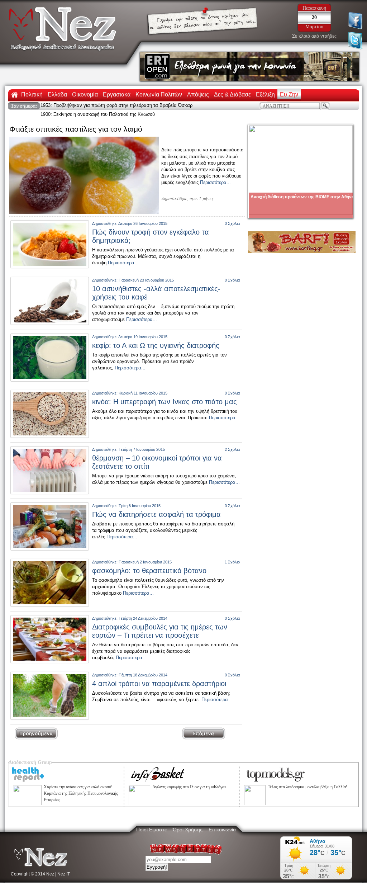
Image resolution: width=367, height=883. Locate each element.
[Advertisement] (302, 306)
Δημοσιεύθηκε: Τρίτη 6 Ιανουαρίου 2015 (126, 506)
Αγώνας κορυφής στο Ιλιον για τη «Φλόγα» (189, 786)
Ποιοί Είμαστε (151, 829)
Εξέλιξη (265, 94)
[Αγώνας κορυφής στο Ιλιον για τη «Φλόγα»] (139, 805)
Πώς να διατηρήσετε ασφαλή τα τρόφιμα (156, 514)
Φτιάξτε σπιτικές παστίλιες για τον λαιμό (75, 129)
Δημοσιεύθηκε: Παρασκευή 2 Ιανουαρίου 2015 (132, 562)
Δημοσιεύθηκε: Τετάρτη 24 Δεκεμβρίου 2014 (129, 618)
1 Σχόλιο (232, 562)
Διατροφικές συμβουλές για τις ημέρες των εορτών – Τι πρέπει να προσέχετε (159, 631)
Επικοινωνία (222, 829)
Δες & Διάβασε (232, 94)
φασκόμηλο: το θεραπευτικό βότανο (149, 571)
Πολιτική (32, 94)
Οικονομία (85, 94)
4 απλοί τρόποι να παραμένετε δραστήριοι (159, 684)
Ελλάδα (57, 94)
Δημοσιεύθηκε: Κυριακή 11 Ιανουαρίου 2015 (129, 393)
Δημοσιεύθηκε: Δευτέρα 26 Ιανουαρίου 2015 (129, 223)
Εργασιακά (116, 94)
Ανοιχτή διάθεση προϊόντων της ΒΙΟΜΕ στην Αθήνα (302, 196)
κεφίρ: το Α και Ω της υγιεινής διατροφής (155, 345)
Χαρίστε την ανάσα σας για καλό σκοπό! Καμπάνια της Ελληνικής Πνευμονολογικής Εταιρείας (81, 793)
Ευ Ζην (289, 94)
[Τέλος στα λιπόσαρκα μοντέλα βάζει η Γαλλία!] (255, 805)
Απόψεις (198, 94)
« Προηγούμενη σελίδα (36, 733)
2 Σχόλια (232, 449)
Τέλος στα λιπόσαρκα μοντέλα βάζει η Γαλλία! (307, 786)
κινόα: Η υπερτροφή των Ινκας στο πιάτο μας (164, 402)
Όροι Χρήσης (187, 829)
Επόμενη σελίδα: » (211, 733)
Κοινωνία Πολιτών (158, 94)
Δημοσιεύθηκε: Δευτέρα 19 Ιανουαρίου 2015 (129, 337)
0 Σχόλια (232, 223)
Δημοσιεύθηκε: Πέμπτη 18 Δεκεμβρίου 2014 (129, 675)
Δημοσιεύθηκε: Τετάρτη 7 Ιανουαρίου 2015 (128, 449)
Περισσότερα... (215, 182)
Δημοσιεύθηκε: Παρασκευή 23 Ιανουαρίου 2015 (133, 280)
